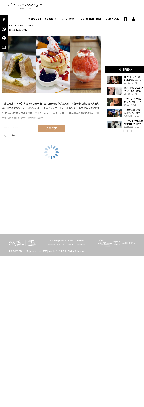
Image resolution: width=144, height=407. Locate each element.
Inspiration (34, 18)
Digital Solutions (76, 251)
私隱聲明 (62, 240)
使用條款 (54, 240)
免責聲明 (71, 240)
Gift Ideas (68, 18)
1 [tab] (119, 131)
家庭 (45, 251)
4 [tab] (132, 131)
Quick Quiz (113, 18)
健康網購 (62, 251)
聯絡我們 (80, 240)
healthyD (52, 251)
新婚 (27, 251)
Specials (50, 18)
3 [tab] (128, 131)
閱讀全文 (51, 128)
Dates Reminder (91, 18)
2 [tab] (124, 131)
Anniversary (35, 251)
